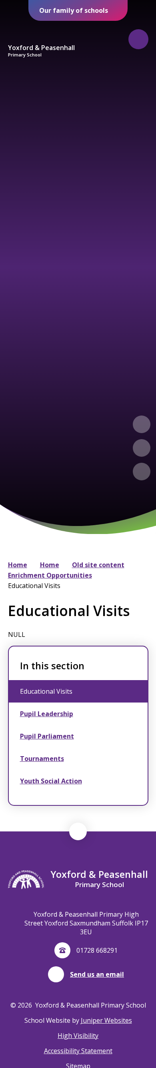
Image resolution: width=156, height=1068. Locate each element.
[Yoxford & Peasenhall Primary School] (41, 32)
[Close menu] (138, 39)
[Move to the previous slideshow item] (141, 424)
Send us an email (97, 974)
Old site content (98, 564)
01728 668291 (97, 950)
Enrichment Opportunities (50, 575)
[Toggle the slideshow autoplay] (141, 471)
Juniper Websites (106, 1020)
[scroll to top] (78, 831)
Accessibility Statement (78, 1050)
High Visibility (78, 1035)
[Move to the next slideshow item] (141, 448)
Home (17, 564)
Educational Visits (34, 585)
